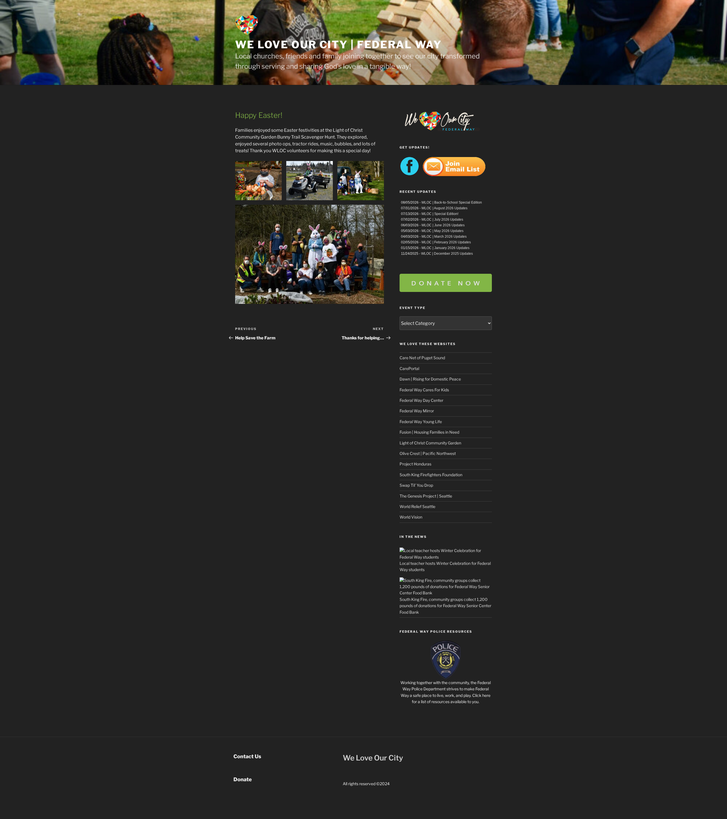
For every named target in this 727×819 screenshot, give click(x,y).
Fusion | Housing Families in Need (429, 432)
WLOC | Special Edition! (439, 214)
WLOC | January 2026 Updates (445, 248)
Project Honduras (415, 463)
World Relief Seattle (417, 506)
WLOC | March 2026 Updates (444, 237)
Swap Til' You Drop (416, 485)
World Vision (411, 517)
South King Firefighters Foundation (431, 474)
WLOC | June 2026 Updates (443, 225)
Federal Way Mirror (417, 410)
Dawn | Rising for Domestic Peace (430, 379)
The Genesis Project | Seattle (426, 496)
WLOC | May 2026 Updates (442, 231)
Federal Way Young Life (421, 421)
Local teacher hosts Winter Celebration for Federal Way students (445, 566)
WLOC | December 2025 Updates (447, 254)
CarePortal (409, 368)
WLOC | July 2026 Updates (442, 220)
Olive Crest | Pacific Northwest (428, 453)
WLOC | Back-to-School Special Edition (451, 202)
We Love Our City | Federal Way (338, 44)
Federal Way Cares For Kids (424, 389)
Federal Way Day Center (421, 400)
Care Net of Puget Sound (422, 357)
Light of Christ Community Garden (430, 442)
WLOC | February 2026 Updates (446, 242)
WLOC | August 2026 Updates (444, 208)
